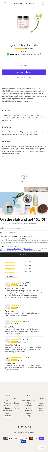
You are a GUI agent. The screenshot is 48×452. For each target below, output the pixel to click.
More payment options (24, 77)
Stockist (28, 413)
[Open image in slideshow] (24, 22)
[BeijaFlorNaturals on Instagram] (29, 426)
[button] (20, 49)
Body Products (7, 411)
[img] (16, 283)
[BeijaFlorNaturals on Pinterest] (26, 426)
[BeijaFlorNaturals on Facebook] (18, 426)
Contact (16, 403)
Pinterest (41, 408)
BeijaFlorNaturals (24, 3)
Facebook (41, 406)
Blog (28, 416)
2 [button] (19, 375)
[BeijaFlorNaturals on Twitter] (22, 426)
